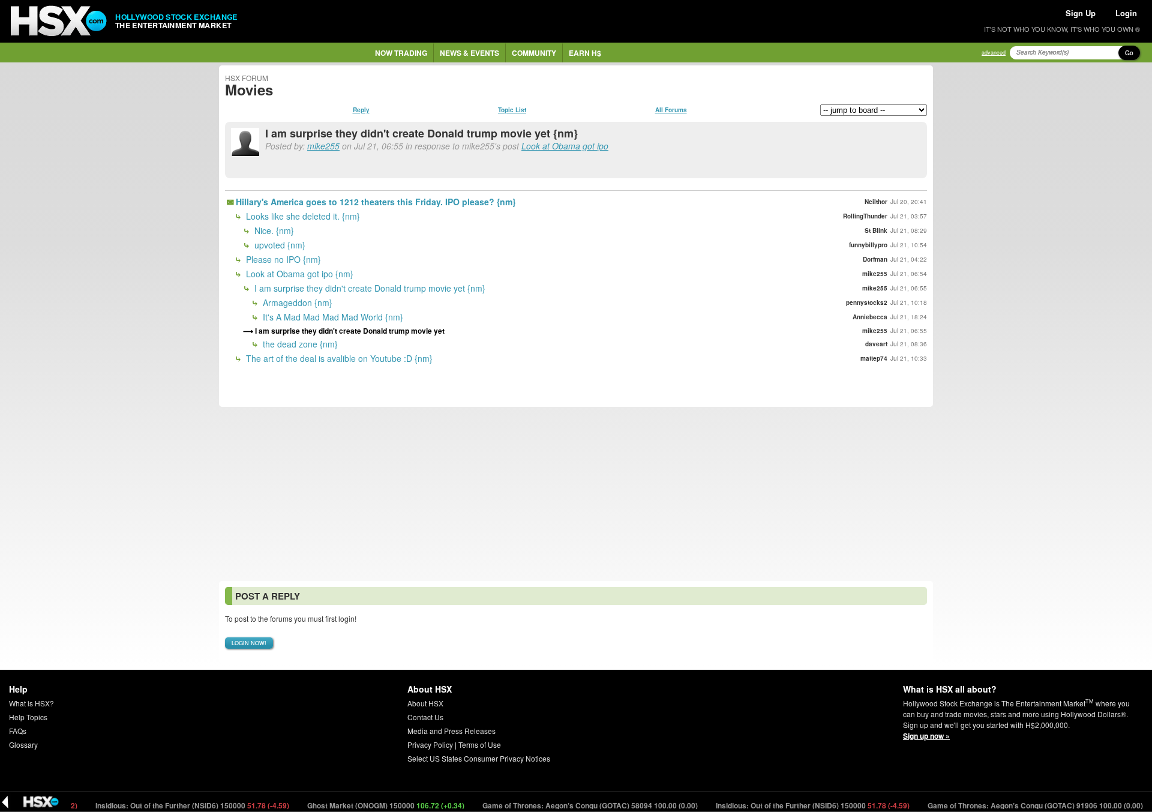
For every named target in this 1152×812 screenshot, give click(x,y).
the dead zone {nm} (299, 344)
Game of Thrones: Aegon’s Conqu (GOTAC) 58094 (575, 805)
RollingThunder (865, 216)
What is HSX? (31, 703)
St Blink (876, 230)
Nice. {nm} (273, 230)
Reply (361, 110)
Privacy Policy (430, 744)
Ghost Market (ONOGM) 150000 (371, 805)
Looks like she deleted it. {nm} (302, 216)
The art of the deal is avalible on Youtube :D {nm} (338, 358)
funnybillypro (868, 245)
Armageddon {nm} (296, 302)
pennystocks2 (866, 302)
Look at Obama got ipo (564, 146)
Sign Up (1081, 13)
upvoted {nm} (278, 245)
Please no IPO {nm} (282, 259)
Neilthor (876, 201)
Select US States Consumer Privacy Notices (478, 758)
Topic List (512, 110)
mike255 (323, 146)
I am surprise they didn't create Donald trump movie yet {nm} (368, 288)
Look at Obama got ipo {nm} (298, 274)
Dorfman (875, 259)
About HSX (425, 703)
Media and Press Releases (451, 731)
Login (1126, 13)
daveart (876, 344)
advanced (994, 52)
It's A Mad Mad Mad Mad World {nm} (331, 317)
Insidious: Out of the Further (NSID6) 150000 (177, 805)
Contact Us (425, 717)
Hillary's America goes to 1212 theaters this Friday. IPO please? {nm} (375, 202)
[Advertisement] (576, 494)
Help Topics (28, 717)
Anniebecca (870, 317)
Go (1129, 53)
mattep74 (873, 358)
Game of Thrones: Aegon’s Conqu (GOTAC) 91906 (1020, 805)
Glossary (23, 744)
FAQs (17, 731)
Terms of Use (479, 744)
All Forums (671, 110)
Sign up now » (926, 735)
